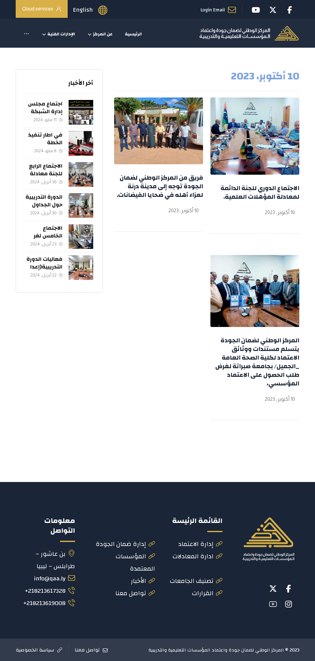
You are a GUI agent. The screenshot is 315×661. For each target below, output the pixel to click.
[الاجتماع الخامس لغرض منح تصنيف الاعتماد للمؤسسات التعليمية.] (81, 236)
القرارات (202, 593)
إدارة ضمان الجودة (121, 544)
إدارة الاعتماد (195, 544)
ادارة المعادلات (193, 556)
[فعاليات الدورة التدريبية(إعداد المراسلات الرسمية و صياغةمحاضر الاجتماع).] (81, 267)
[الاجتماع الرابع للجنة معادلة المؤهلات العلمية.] (81, 174)
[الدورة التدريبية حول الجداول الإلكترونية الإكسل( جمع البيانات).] (81, 205)
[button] (26, 34)
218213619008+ (44, 603)
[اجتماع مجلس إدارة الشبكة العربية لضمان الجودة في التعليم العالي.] (81, 112)
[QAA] (249, 33)
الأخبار (138, 581)
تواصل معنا (130, 593)
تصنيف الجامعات (191, 581)
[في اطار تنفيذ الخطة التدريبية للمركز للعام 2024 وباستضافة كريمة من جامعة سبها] (81, 143)
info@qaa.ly (50, 578)
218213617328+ (45, 590)
